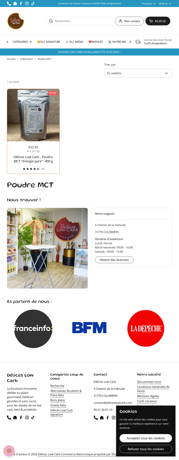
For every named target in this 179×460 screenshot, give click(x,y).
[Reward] (9, 450)
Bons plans (57, 400)
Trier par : (110, 65)
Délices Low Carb (49, 454)
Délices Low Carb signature (61, 412)
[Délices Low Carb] (15, 21)
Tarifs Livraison (147, 401)
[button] (157, 21)
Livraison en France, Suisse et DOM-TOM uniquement (89, 3)
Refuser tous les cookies (146, 449)
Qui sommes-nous (149, 382)
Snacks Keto (58, 405)
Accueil (11, 59)
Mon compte (132, 21)
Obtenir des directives (114, 260)
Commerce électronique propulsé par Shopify (91, 454)
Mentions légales (148, 396)
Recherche (57, 386)
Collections (26, 59)
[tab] (131, 213)
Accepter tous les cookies (146, 438)
